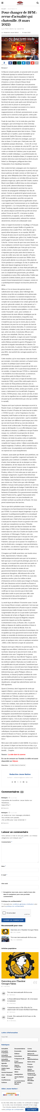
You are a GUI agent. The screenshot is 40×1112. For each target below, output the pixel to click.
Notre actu (31, 1062)
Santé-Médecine (30, 1070)
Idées (16, 1072)
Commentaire (6, 842)
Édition (16, 1053)
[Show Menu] (2, 3)
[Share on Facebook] (10, 62)
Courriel (4, 1037)
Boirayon (4, 797)
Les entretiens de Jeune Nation (19, 1082)
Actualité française (4, 1051)
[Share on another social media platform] (37, 62)
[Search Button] (38, 3)
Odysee (15, 761)
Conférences (5, 1080)
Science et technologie (31, 1074)
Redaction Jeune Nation (11, 32)
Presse (29, 1064)
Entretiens (18, 1056)
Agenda (4, 1063)
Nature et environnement (32, 1054)
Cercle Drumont (7, 1072)
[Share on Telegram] (24, 62)
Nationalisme (32, 1051)
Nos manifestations (32, 1058)
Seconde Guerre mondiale (30, 1079)
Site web (4, 883)
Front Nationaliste (18, 1061)
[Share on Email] (33, 62)
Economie (17, 1051)
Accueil (3, 8)
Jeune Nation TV (12, 8)
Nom (3, 866)
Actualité (4, 1048)
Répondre (6, 808)
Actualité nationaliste (5, 1060)
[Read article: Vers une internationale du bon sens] (5, 939)
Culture (4, 1082)
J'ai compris (31, 1109)
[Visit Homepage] (20, 3)
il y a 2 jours (16, 932)
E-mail (4, 875)
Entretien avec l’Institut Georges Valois (24, 930)
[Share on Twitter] (15, 62)
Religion (30, 1067)
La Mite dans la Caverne (17, 765)
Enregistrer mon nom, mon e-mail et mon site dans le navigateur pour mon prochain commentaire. (19, 894)
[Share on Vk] (28, 62)
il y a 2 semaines (17, 940)
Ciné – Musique (6, 1075)
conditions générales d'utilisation (23, 904)
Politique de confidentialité (11, 901)
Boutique (4, 1066)
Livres (29, 1048)
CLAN (3, 1077)
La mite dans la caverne (16, 754)
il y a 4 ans (14, 797)
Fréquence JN (19, 1058)
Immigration (18, 1074)
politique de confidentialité (15, 906)
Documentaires (19, 1048)
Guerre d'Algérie (17, 1066)
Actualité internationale (6, 1055)
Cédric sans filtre (5, 1069)
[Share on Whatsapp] (19, 62)
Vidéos (29, 1083)
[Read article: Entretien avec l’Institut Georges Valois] (5, 931)
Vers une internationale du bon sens (23, 937)
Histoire (17, 1069)
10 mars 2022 (26, 32)
